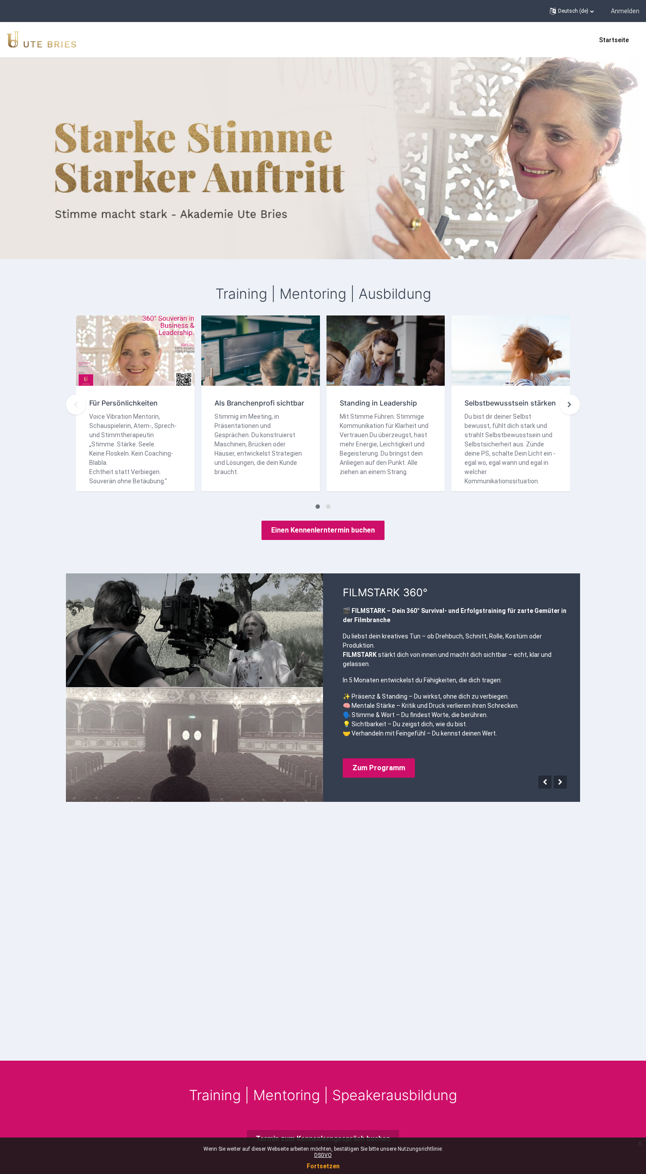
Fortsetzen (323, 1166)
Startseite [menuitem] (614, 39)
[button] (571, 11)
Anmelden (625, 10)
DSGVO (323, 1155)
